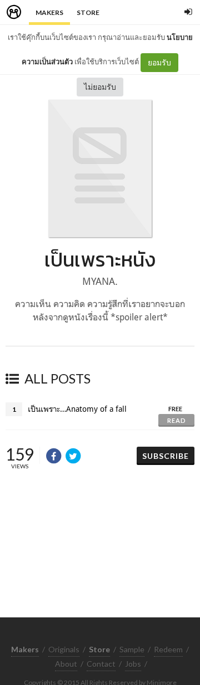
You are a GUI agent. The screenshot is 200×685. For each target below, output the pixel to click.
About (66, 663)
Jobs (133, 663)
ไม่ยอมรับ (100, 86)
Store (88, 12)
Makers (49, 12)
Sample (131, 649)
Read (176, 420)
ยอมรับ (159, 62)
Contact (101, 663)
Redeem (168, 649)
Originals (63, 649)
